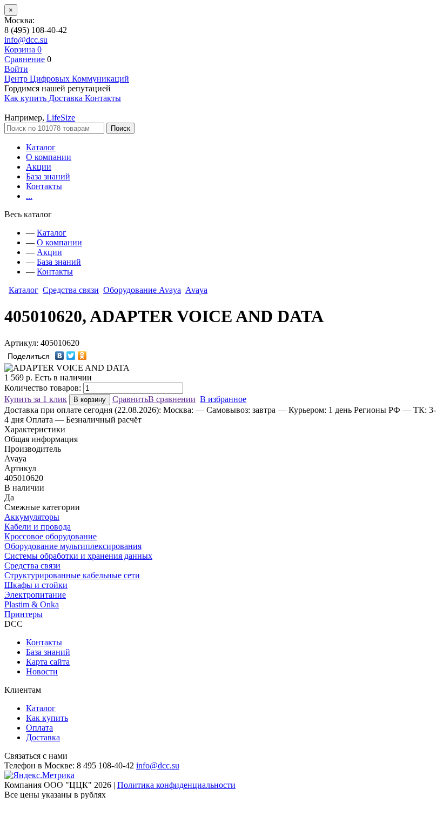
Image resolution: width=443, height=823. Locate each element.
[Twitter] (71, 356)
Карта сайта (48, 661)
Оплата (39, 727)
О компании (48, 157)
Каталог (41, 147)
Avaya (196, 290)
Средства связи (71, 290)
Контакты (44, 186)
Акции (38, 166)
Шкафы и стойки (36, 585)
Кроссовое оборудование (50, 536)
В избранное (223, 399)
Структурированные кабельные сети (72, 575)
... (29, 195)
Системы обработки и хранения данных (78, 555)
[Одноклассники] (82, 356)
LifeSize (60, 117)
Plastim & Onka (31, 604)
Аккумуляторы (31, 516)
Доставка (43, 737)
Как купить (47, 717)
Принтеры (23, 614)
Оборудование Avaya (142, 290)
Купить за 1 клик (35, 399)
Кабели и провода (37, 526)
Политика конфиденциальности (176, 784)
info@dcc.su (26, 39)
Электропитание (35, 594)
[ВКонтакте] (59, 356)
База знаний (48, 176)
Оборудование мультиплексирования (73, 546)
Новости (42, 671)
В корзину (89, 400)
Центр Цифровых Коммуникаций (66, 78)
